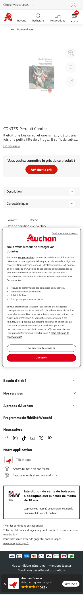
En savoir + (11, 146)
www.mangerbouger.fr (16, 543)
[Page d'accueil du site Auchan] (8, 17)
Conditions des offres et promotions (42, 570)
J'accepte (41, 357)
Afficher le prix (41, 169)
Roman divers (25, 29)
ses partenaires (26, 257)
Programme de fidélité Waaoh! (27, 417)
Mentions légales (60, 566)
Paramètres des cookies (41, 348)
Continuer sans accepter (64, 233)
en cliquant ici (35, 525)
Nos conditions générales (28, 566)
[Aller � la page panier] (74, 17)
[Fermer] (4, 584)
